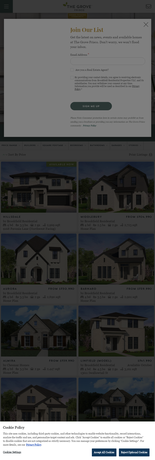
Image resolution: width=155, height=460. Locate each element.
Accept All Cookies (104, 452)
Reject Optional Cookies (134, 452)
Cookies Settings (12, 452)
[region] (77, 440)
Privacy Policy (33, 444)
